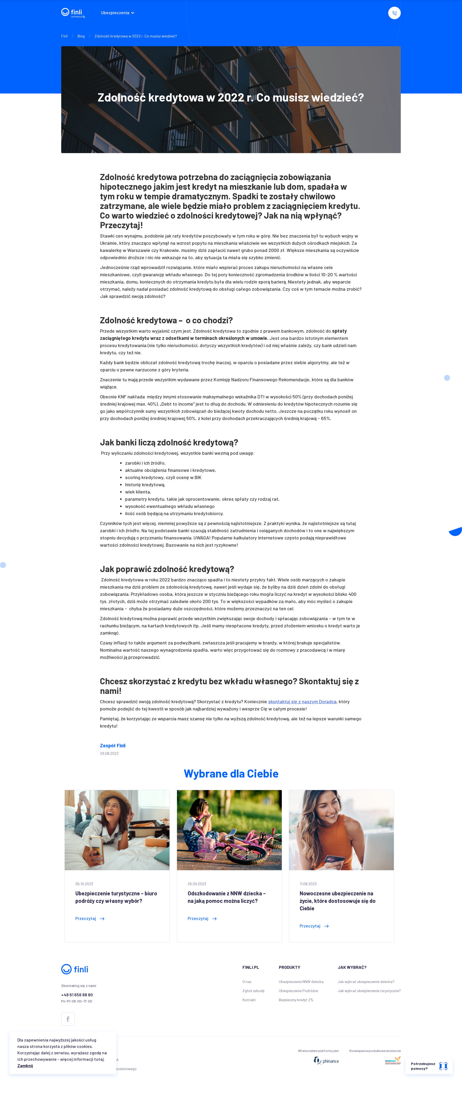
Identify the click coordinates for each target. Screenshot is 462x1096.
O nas (247, 981)
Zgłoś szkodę (253, 990)
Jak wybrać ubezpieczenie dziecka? (366, 981)
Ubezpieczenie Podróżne (298, 990)
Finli (64, 36)
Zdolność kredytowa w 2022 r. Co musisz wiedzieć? (136, 36)
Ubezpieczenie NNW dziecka (301, 981)
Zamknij (25, 1065)
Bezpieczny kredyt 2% (296, 999)
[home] (73, 13)
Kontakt (249, 999)
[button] (119, 13)
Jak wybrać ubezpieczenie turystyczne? (369, 990)
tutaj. (99, 1059)
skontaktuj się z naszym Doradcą (302, 701)
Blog (81, 36)
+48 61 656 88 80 (77, 994)
